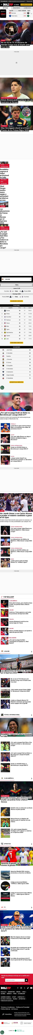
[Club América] (31, 778)
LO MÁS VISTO (27, 8)
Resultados (16, 8)
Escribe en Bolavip (6, 999)
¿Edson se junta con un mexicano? (16, 1)
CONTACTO (21, 997)
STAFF (14, 997)
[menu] (1, 5)
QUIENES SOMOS (6, 997)
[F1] (31, 907)
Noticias (5, 8)
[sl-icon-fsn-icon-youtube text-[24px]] (31, 988)
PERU (14, 993)
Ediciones (3, 992)
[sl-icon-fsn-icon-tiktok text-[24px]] (28, 988)
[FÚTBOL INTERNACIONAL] (31, 715)
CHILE (24, 992)
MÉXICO (9, 993)
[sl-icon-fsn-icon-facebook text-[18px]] (18, 988)
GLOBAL (3, 993)
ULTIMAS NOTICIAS (16, 5)
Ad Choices (14, 1009)
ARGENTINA (11, 992)
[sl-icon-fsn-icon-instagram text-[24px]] (21, 988)
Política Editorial (5, 1009)
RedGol (15, 999)
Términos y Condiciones (23, 983)
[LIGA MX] (31, 651)
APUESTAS (22, 999)
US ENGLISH (21, 993)
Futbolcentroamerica (7, 1000)
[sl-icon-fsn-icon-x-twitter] (24, 988)
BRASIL (18, 992)
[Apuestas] (31, 844)
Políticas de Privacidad (22, 1007)
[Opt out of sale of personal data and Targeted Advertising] (2, 1032)
